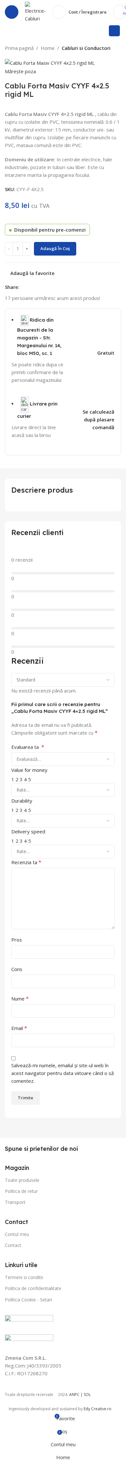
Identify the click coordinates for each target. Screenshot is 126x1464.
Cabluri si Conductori (86, 48)
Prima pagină (19, 48)
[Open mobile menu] (12, 12)
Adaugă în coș (55, 248)
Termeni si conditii (24, 1277)
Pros (16, 939)
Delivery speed (28, 831)
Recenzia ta (26, 862)
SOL (87, 1394)
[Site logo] (35, 11)
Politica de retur (21, 1191)
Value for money (29, 770)
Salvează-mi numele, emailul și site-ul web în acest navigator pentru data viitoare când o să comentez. (62, 1073)
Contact (13, 1245)
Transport (15, 1202)
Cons (16, 969)
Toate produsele (22, 1180)
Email (19, 1028)
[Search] (114, 30)
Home (48, 48)
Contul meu (17, 1234)
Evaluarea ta (27, 746)
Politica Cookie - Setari (28, 1300)
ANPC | (76, 1394)
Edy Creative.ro (97, 1409)
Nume (20, 998)
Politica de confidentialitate (33, 1288)
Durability (21, 800)
